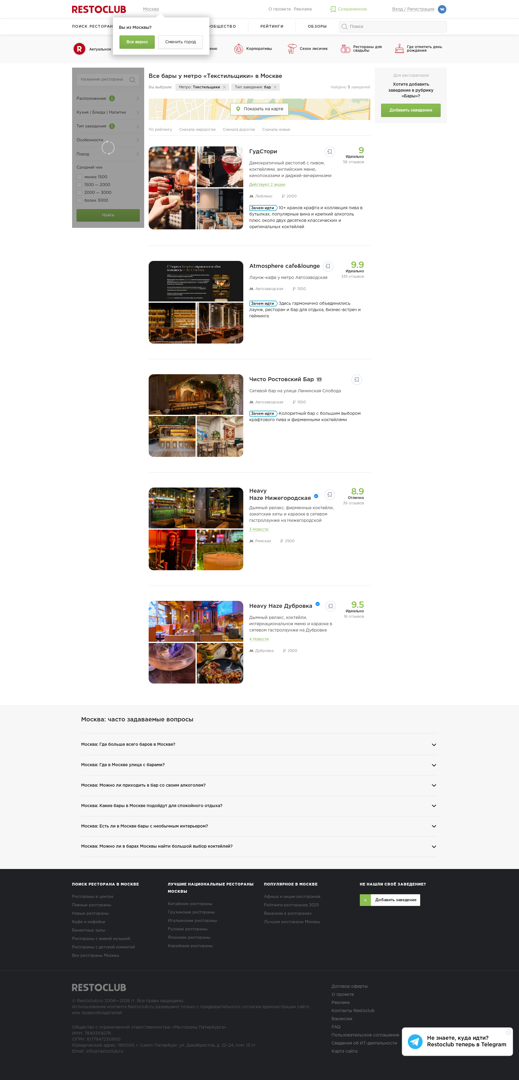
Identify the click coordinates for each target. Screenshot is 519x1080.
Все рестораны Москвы (95, 955)
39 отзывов (353, 503)
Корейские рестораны (190, 946)
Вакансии (342, 1019)
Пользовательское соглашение (365, 1035)
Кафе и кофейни (88, 922)
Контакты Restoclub (353, 1011)
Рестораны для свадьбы (367, 48)
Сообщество (220, 26)
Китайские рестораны (190, 904)
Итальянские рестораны (192, 920)
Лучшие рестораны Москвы (292, 922)
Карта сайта (344, 1051)
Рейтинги (272, 26)
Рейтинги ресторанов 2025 (291, 905)
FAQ (336, 1027)
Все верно (136, 42)
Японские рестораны (189, 937)
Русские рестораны (188, 929)
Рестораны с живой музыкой (101, 939)
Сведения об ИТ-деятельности (364, 1043)
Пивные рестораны (91, 905)
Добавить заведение (411, 110)
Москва (151, 9)
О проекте (280, 9)
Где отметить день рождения (424, 48)
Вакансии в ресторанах (287, 913)
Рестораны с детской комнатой (103, 947)
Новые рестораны (90, 913)
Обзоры (317, 26)
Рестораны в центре (93, 896)
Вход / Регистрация (413, 9)
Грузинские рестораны (191, 912)
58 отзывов (353, 162)
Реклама (303, 9)
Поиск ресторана (94, 26)
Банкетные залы (88, 930)
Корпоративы (259, 48)
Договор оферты (350, 986)
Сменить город (180, 42)
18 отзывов (354, 616)
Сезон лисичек (314, 48)
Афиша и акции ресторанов (292, 896)
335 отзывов (352, 276)
